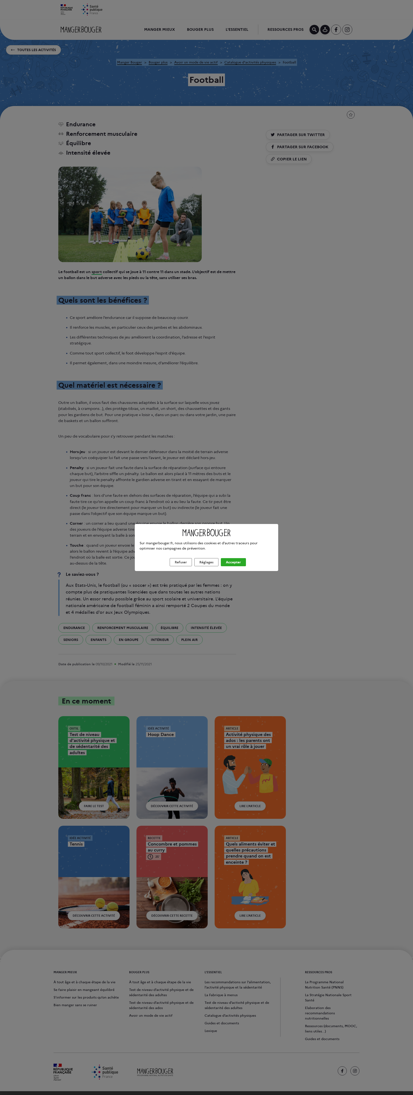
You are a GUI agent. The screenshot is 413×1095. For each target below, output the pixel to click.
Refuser (181, 562)
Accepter (233, 562)
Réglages (206, 562)
